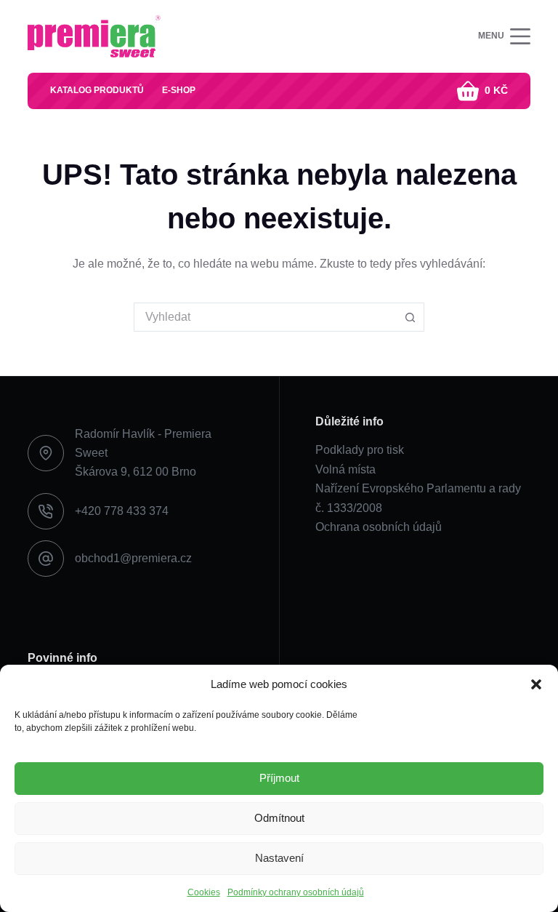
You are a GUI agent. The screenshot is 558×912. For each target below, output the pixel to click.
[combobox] (265, 317)
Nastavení (279, 858)
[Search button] (410, 317)
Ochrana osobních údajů (378, 527)
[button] (536, 684)
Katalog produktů (97, 90)
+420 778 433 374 (122, 511)
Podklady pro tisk (359, 450)
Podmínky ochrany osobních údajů (295, 892)
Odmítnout (279, 818)
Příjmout (279, 778)
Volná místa (345, 469)
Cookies (203, 892)
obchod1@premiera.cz (133, 558)
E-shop (178, 90)
